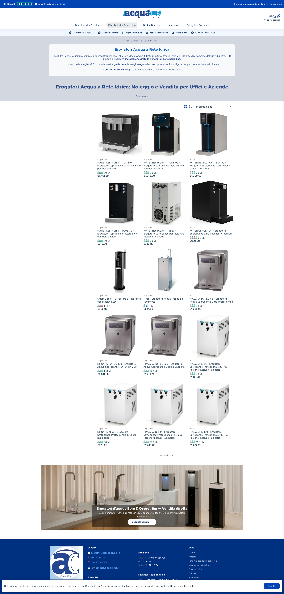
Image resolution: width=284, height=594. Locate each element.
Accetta (271, 586)
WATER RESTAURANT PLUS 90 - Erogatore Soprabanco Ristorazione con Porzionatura (163, 165)
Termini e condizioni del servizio (204, 561)
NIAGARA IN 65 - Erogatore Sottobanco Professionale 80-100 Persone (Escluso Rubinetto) (208, 366)
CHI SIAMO (9, 4)
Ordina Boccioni (152, 25)
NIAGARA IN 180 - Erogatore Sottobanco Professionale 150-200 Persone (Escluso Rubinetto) (163, 434)
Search (192, 552)
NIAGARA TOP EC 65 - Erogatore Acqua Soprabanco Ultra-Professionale (211, 300)
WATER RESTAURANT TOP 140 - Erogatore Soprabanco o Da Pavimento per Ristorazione (119, 165)
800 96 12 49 (98, 557)
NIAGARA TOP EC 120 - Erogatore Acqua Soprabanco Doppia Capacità (164, 365)
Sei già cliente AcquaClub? (258, 4)
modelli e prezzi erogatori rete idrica (160, 69)
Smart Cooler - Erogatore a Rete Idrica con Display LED (119, 300)
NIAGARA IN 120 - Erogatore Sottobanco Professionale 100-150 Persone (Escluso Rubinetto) (209, 434)
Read (139, 96)
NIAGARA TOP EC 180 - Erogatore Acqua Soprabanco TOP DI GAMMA (117, 365)
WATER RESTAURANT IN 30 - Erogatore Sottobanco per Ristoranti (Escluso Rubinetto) (163, 233)
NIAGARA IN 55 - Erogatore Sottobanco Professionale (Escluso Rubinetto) (117, 434)
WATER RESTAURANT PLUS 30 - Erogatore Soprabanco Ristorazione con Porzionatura (117, 233)
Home (128, 41)
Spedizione (194, 577)
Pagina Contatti (99, 562)
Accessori (173, 25)
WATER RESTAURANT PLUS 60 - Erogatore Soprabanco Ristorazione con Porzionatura (210, 165)
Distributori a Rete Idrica (122, 25)
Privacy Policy (195, 569)
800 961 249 (25, 4)
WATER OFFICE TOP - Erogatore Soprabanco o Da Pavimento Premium (211, 232)
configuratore (178, 64)
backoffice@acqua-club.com (51, 4)
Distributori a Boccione (88, 25)
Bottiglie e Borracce (198, 25)
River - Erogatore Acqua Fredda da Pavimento (163, 300)
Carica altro (164, 455)
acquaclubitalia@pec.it (107, 567)
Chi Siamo (193, 573)
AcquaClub (102, 159)
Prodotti (192, 557)
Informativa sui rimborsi (200, 565)
